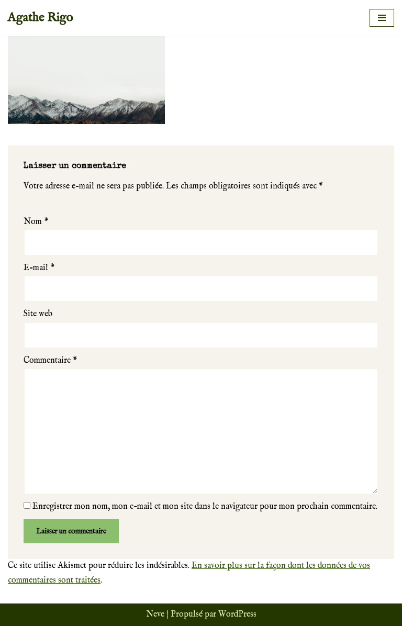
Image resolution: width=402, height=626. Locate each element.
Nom (36, 222)
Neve (155, 614)
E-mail (39, 268)
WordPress (237, 614)
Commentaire (50, 360)
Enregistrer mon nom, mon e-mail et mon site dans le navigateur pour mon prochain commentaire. (204, 506)
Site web (38, 314)
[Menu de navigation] (382, 18)
